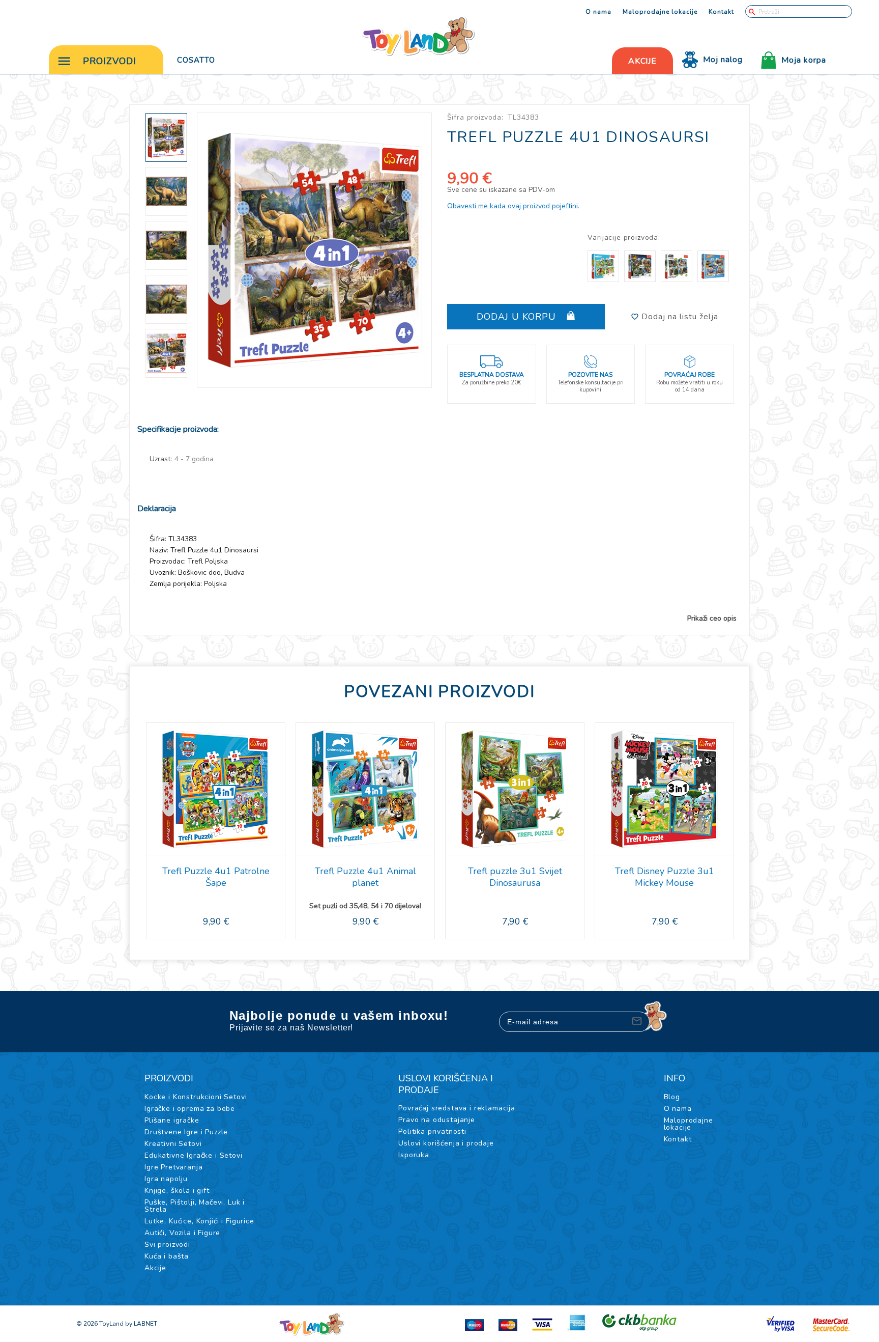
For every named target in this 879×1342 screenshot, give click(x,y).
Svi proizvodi (167, 1244)
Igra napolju (166, 1179)
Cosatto (196, 60)
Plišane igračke (171, 1120)
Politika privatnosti (432, 1131)
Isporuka (413, 1155)
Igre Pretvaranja (173, 1167)
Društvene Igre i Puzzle (186, 1132)
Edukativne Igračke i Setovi (193, 1155)
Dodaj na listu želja (678, 316)
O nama (598, 12)
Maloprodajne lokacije (660, 12)
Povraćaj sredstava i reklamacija (456, 1108)
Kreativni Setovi (172, 1144)
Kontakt (721, 12)
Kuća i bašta (166, 1256)
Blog (672, 1097)
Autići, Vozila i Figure (182, 1233)
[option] (314, 250)
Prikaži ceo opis (712, 618)
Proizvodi (109, 61)
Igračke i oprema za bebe (189, 1108)
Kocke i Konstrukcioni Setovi (195, 1097)
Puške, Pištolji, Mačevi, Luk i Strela (194, 1205)
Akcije (155, 1268)
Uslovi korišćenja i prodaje (446, 1143)
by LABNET (141, 1324)
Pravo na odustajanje (436, 1120)
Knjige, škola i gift (177, 1190)
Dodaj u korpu (518, 317)
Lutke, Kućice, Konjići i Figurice (199, 1221)
